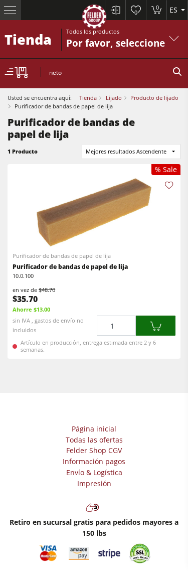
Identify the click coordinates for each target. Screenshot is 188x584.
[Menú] (10, 10)
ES (174, 10)
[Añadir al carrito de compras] (155, 326)
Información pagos (94, 461)
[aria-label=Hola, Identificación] (115, 10)
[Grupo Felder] (94, 18)
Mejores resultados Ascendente (126, 151)
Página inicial (94, 428)
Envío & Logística (94, 472)
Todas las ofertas (94, 440)
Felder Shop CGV (94, 450)
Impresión (94, 483)
